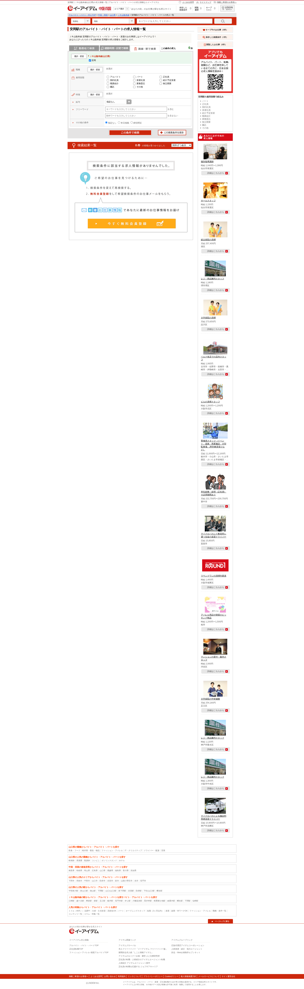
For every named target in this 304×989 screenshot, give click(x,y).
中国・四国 (103, 15)
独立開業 (167, 83)
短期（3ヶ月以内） (155, 911)
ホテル (122, 860)
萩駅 (96, 901)
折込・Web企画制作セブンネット (185, 952)
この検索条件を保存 (172, 133)
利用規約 (122, 976)
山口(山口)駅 (110, 891)
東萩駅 (89, 901)
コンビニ (96, 860)
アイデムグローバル (127, 945)
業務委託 (141, 83)
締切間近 (137, 123)
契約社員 (114, 80)
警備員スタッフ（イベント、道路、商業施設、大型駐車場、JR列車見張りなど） (213, 445)
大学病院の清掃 (208, 317)
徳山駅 (93, 891)
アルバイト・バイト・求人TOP (82, 15)
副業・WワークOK (179, 911)
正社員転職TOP (76, 949)
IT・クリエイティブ (133, 850)
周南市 (79, 881)
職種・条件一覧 (219, 911)
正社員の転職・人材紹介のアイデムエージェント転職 (142, 959)
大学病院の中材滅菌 (210, 699)
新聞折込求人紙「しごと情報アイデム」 (136, 952)
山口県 (113, 15)
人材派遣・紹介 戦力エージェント (186, 949)
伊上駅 (128, 901)
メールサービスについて (209, 976)
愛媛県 (110, 870)
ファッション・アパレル (112, 850)
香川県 (126, 870)
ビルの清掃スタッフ (210, 402)
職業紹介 (114, 83)
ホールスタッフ (208, 200)
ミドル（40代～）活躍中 (79, 911)
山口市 (95, 881)
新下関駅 (122, 891)
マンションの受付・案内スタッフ (213, 658)
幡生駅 (159, 891)
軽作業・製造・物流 (91, 850)
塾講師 (87, 860)
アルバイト (115, 77)
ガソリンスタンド (109, 860)
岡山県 (87, 870)
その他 (140, 87)
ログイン (227, 8)
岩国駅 (131, 891)
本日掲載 (125, 123)
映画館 (71, 860)
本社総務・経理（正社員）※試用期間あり (213, 493)
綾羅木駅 (171, 901)
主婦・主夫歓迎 (99, 911)
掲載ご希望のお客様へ (226, 2)
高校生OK (111, 911)
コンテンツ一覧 (75, 914)
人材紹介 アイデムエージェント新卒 (134, 963)
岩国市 (110, 881)
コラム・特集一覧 (92, 914)
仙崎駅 (195, 901)
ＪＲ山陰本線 (123, 15)
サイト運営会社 (228, 976)
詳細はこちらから (215, 173)
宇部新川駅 (73, 891)
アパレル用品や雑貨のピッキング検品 (213, 616)
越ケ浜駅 (80, 901)
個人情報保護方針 (188, 976)
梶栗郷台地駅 (159, 901)
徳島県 (118, 870)
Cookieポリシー (172, 976)
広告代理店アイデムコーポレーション (187, 945)
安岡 (94, 60)
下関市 (71, 881)
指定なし (112, 123)
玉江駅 (102, 901)
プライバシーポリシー (153, 976)
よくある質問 (188, 2)
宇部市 (87, 881)
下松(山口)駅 (149, 891)
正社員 (166, 77)
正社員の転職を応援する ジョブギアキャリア (138, 966)
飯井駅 (110, 901)
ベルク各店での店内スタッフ (213, 358)
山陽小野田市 (126, 881)
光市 (136, 881)
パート (140, 77)
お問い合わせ (110, 976)
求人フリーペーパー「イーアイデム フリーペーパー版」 (143, 949)
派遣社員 (141, 80)
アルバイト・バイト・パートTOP (84, 945)
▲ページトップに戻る (220, 921)
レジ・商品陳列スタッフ (212, 278)
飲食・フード (74, 850)
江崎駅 (71, 901)
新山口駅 (84, 891)
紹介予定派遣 (169, 80)
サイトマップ (205, 2)
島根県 (79, 870)
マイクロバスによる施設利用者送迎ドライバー (213, 817)
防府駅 (139, 891)
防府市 (102, 881)
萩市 (117, 881)
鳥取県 (71, 870)
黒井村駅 (148, 901)
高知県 (133, 870)
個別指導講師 (207, 161)
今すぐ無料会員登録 (132, 223)
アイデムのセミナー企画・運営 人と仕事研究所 (139, 956)
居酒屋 (79, 860)
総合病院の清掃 (208, 239)
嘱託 (112, 87)
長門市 (143, 881)
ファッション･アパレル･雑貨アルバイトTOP (88, 952)
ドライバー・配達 (151, 850)
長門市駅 (119, 901)
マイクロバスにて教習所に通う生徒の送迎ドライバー (213, 535)
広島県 (95, 870)
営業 (163, 850)
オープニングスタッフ (135, 911)
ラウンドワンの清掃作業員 (213, 576)
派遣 (167, 911)
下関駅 (100, 891)
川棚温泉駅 (137, 901)
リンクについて (134, 976)
